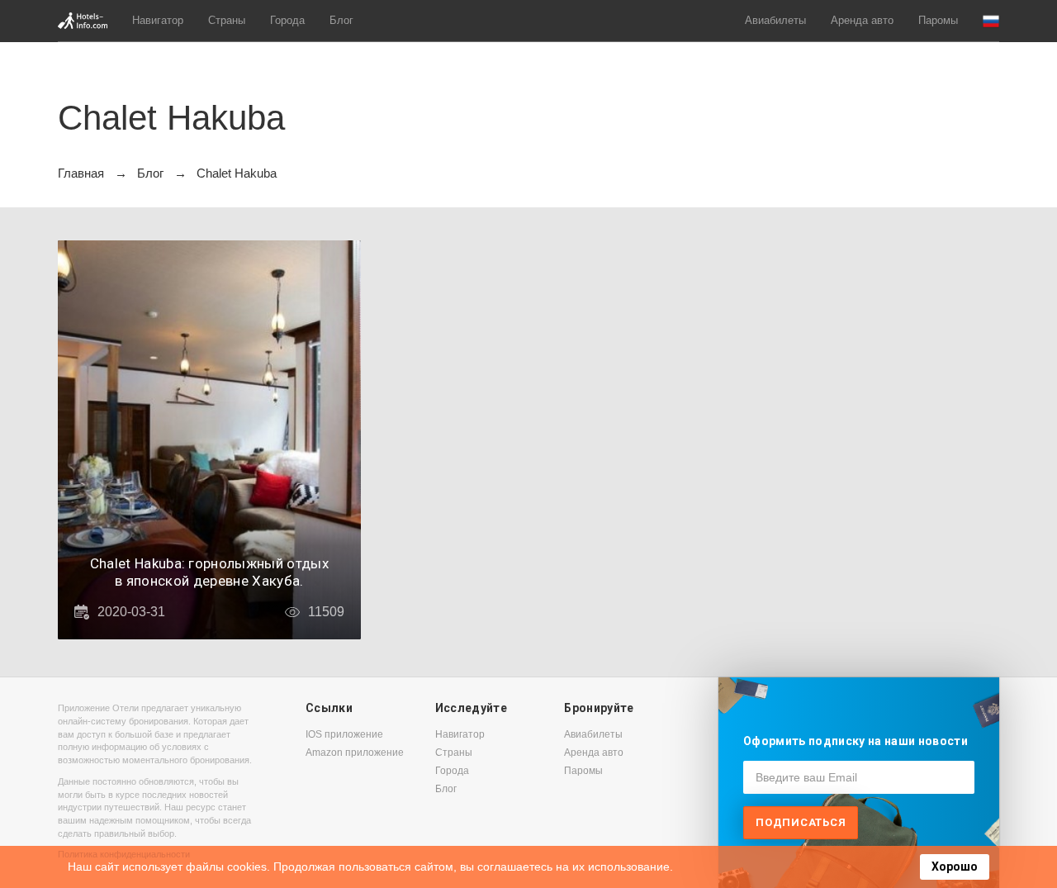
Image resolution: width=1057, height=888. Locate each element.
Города (287, 20)
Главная (81, 173)
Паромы (938, 20)
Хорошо (954, 866)
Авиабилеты (775, 20)
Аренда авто (862, 20)
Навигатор (157, 20)
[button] (991, 21)
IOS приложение (344, 734)
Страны (226, 20)
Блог (341, 20)
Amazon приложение (355, 752)
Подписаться (801, 822)
